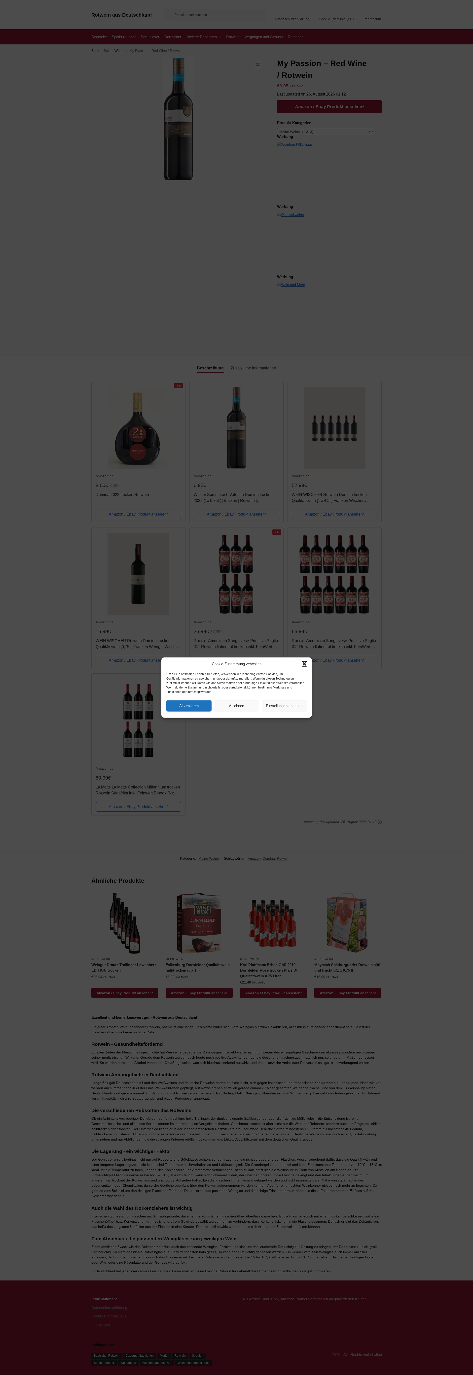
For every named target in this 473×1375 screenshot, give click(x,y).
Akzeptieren (189, 706)
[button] (304, 663)
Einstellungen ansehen (284, 706)
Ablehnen (236, 706)
